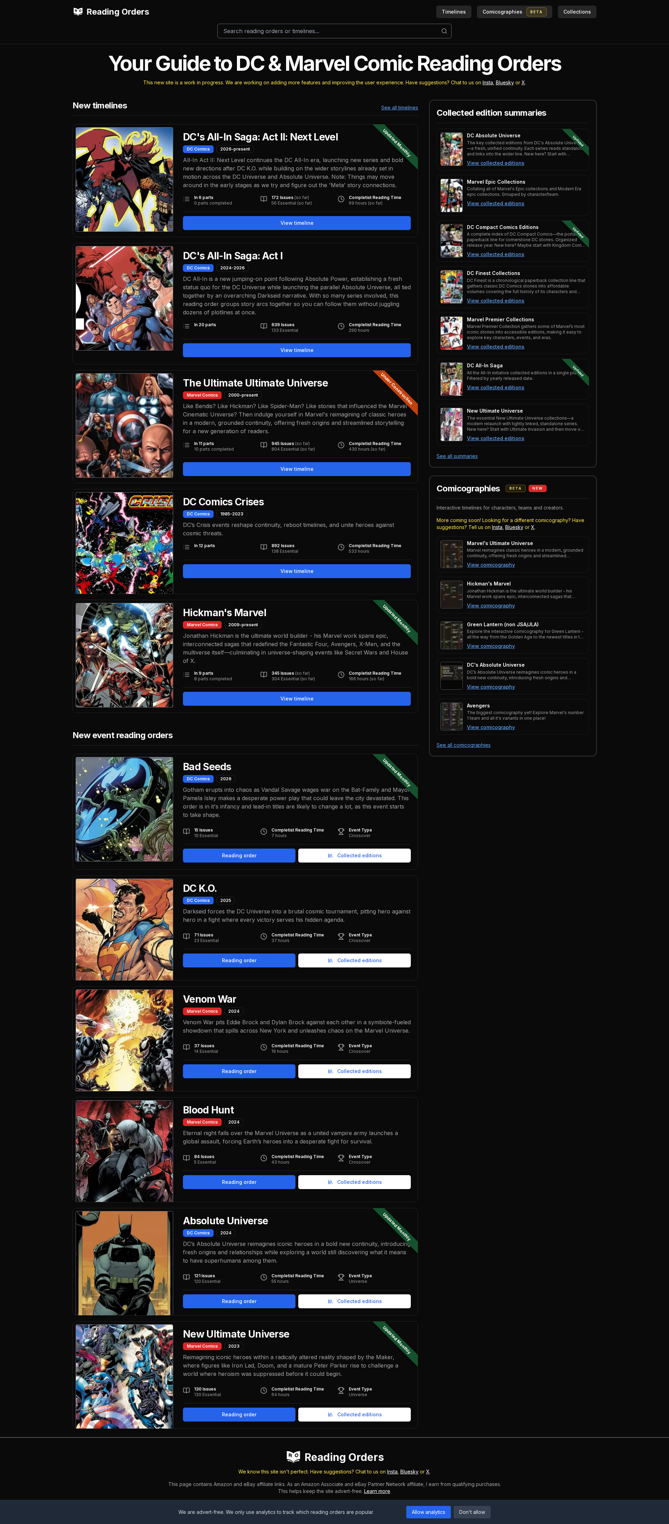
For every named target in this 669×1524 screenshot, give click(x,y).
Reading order (239, 855)
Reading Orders (117, 12)
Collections (577, 12)
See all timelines (399, 107)
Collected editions (359, 855)
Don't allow (472, 1512)
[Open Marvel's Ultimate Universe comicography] (451, 554)
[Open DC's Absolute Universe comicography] (451, 676)
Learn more (377, 1491)
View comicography (491, 565)
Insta (488, 82)
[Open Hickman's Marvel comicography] (451, 594)
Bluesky (505, 82)
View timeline (297, 223)
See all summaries (457, 456)
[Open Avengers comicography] (451, 716)
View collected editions (495, 163)
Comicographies (513, 12)
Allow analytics (428, 1512)
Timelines (454, 12)
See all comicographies (464, 745)
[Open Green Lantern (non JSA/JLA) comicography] (451, 635)
